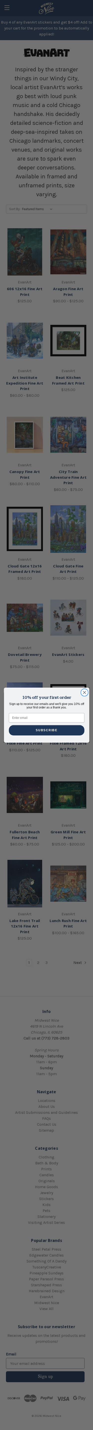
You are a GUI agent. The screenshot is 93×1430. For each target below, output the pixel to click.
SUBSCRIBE (46, 730)
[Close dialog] (84, 692)
